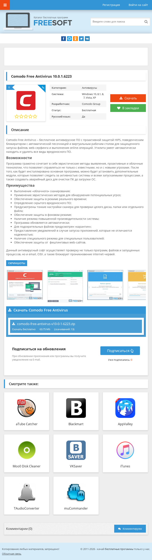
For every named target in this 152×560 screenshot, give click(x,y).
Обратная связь (11, 553)
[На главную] (41, 22)
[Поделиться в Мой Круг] (69, 38)
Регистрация (111, 5)
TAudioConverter (26, 508)
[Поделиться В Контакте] (87, 38)
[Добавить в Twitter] (81, 38)
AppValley (125, 424)
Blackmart (76, 424)
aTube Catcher (27, 424)
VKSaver (76, 466)
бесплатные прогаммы (119, 549)
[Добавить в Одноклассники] (75, 38)
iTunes (125, 466)
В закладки (130, 108)
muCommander (76, 508)
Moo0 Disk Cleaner (27, 466)
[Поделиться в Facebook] (63, 38)
